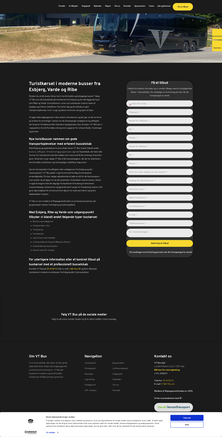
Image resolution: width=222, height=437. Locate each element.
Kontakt (127, 6)
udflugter (41, 151)
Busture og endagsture (43, 221)
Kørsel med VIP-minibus (44, 250)
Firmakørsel (38, 233)
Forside (62, 6)
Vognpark (86, 6)
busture (32, 151)
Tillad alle (187, 418)
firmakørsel (51, 151)
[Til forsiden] (41, 5)
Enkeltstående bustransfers (45, 246)
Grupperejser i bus (41, 225)
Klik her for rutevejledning (167, 370)
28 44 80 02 (52, 268)
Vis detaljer (50, 432)
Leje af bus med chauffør (44, 238)
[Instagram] (111, 327)
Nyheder (98, 6)
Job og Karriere (164, 6)
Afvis (187, 425)
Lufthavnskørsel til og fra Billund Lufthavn (51, 242)
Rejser (108, 6)
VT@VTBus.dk (167, 384)
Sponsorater (139, 6)
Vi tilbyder (73, 6)
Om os (117, 6)
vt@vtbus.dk (75, 268)
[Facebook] (57, 327)
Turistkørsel (38, 229)
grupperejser (66, 151)
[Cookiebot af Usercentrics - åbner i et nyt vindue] (31, 432)
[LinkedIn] (84, 327)
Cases (151, 6)
